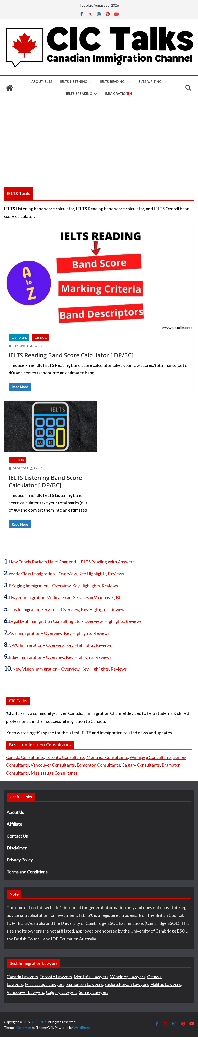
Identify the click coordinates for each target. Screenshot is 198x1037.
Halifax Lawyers (165, 984)
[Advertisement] (99, 136)
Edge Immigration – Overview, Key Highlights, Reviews (60, 657)
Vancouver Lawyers (25, 992)
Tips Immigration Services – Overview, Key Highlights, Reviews (68, 609)
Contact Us (17, 836)
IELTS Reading (112, 81)
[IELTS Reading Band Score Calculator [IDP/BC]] (99, 276)
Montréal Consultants (107, 757)
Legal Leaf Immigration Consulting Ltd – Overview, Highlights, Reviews (75, 621)
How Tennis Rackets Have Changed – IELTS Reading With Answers (71, 561)
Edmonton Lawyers (84, 984)
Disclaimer (17, 847)
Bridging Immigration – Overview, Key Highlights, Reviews (63, 585)
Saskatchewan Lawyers (127, 984)
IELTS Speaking (79, 93)
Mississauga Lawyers (44, 984)
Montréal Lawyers (91, 976)
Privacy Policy (20, 859)
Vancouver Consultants (53, 765)
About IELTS (41, 81)
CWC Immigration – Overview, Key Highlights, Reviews (60, 645)
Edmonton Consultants (98, 765)
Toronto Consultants (65, 757)
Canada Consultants (25, 757)
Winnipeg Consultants (151, 757)
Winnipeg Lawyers (127, 976)
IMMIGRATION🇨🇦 (118, 93)
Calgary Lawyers (61, 992)
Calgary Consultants (141, 765)
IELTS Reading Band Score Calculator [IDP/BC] (71, 355)
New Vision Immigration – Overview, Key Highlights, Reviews (69, 669)
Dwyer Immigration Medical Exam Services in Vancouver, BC (65, 597)
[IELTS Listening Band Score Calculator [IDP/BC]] (50, 426)
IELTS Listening (73, 81)
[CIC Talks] (9, 88)
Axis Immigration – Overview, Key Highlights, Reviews (59, 633)
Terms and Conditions (27, 871)
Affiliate (14, 824)
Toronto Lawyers (56, 976)
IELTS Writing (150, 81)
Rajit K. (38, 346)
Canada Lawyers (22, 976)
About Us (15, 812)
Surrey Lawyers (93, 992)
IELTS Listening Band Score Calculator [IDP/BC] (45, 481)
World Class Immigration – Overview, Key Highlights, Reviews (66, 573)
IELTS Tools (40, 337)
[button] (89, 81)
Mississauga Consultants (54, 773)
